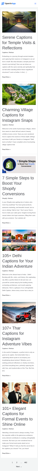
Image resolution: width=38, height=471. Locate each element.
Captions (5, 52)
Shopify (4, 198)
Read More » (6, 77)
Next (19, 467)
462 (25, 462)
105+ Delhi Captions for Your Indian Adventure (17, 260)
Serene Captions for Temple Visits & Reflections (18, 42)
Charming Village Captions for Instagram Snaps (17, 115)
